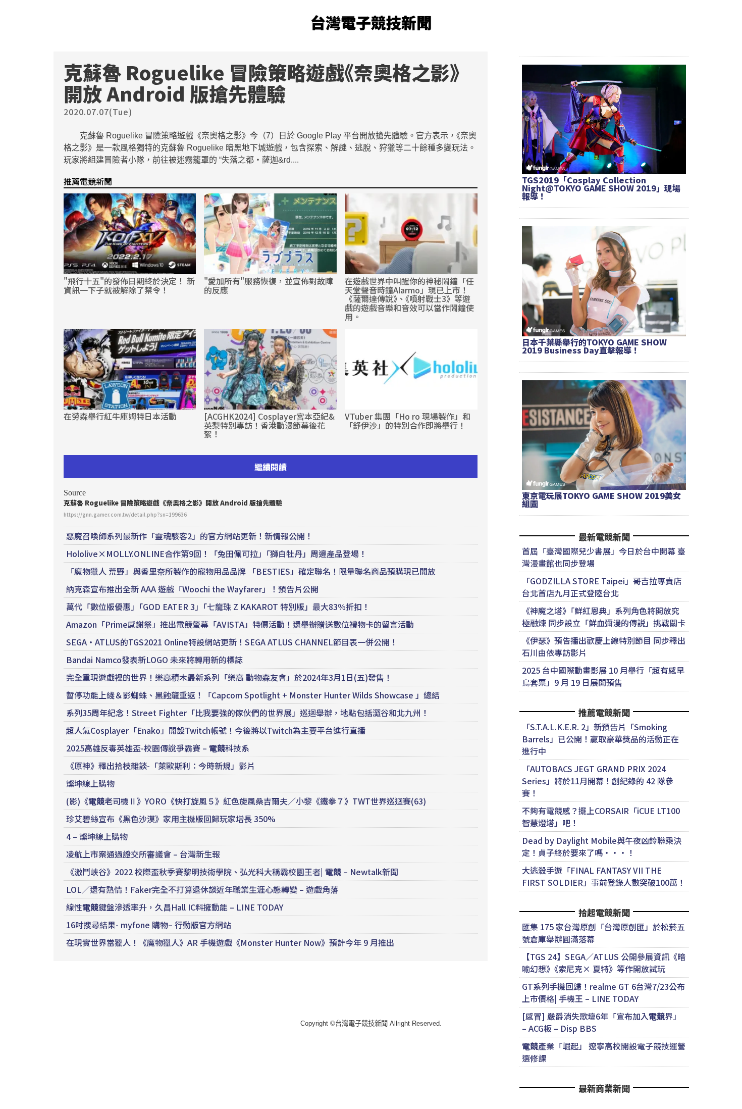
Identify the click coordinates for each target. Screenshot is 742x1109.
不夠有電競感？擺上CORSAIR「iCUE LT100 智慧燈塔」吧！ (601, 816)
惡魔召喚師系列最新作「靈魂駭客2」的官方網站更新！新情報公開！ (189, 536)
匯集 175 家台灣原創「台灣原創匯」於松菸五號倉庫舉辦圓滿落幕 (603, 933)
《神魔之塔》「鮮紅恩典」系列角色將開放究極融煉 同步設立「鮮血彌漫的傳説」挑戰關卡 (603, 616)
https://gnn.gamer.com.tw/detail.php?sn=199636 (125, 514)
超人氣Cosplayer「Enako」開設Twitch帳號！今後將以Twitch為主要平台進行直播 (215, 730)
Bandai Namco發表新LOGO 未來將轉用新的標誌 (154, 659)
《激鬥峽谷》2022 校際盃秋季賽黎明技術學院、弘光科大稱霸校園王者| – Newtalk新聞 (232, 872)
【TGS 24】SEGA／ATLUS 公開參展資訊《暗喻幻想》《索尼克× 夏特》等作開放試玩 (603, 962)
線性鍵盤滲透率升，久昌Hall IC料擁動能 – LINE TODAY (174, 907)
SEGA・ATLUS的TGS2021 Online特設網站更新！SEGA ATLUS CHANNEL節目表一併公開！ (232, 642)
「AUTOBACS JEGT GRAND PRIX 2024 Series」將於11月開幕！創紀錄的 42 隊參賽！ (597, 781)
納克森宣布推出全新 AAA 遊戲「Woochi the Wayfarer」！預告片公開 (192, 589)
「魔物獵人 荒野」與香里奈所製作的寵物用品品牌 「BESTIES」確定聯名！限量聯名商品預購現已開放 (251, 571)
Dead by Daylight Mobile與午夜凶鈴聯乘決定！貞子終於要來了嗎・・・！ (601, 846)
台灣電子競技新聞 (371, 22)
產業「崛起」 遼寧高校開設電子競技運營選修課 (603, 1052)
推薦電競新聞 (88, 181)
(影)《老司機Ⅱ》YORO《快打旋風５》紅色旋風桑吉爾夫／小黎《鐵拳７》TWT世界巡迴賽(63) (246, 801)
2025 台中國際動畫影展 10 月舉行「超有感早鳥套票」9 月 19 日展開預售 (603, 676)
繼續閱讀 (270, 467)
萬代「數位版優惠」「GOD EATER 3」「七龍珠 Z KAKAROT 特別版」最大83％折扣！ (218, 606)
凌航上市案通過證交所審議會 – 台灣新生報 (143, 854)
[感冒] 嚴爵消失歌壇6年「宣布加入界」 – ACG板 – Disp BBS (601, 1022)
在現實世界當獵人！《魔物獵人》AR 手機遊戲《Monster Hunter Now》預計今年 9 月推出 (230, 942)
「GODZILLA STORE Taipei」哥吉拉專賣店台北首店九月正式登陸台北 (601, 587)
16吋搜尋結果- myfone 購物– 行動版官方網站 (148, 925)
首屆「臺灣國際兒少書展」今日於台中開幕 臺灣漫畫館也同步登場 (603, 557)
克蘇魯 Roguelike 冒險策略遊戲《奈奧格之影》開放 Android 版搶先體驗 (173, 503)
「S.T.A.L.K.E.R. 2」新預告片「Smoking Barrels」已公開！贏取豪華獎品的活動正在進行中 (600, 739)
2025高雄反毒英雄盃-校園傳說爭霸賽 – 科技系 (157, 748)
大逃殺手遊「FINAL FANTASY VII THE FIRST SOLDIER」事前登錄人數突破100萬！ (603, 876)
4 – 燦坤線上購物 (97, 836)
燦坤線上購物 (90, 783)
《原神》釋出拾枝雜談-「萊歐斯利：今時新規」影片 (160, 766)
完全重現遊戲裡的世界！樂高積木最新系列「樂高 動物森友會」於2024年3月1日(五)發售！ (229, 677)
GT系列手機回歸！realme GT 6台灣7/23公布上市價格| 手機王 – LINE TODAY (603, 992)
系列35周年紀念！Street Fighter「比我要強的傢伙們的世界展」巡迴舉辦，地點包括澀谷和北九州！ (247, 713)
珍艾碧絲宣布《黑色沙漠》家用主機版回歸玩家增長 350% (171, 819)
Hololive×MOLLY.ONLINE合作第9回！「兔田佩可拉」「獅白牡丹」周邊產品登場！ (216, 553)
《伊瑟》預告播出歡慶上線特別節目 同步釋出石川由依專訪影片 (603, 646)
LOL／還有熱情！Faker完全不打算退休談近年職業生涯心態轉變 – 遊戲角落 (202, 889)
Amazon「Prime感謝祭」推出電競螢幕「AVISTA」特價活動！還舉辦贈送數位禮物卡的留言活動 (240, 624)
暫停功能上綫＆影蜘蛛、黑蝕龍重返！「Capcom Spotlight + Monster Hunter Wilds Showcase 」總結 (253, 695)
